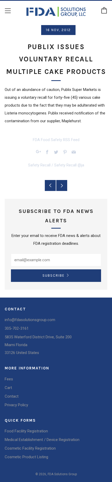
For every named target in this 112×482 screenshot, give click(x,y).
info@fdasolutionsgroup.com (30, 319)
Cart (8, 387)
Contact (11, 396)
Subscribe (53, 275)
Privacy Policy (16, 405)
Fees (9, 379)
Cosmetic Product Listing (26, 457)
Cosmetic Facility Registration (30, 448)
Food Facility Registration (26, 431)
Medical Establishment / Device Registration (42, 439)
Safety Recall (39, 165)
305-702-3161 (17, 328)
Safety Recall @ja (69, 165)
